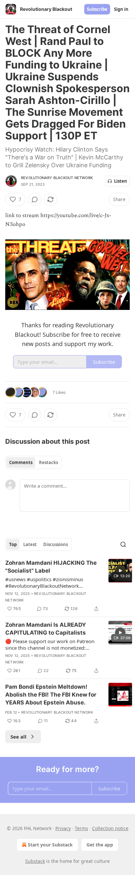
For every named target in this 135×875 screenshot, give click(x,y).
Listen (120, 181)
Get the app (100, 845)
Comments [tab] (20, 462)
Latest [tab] (30, 544)
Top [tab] (13, 544)
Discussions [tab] (55, 544)
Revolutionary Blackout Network (57, 177)
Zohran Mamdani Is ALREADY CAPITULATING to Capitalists (45, 628)
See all (18, 736)
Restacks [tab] (48, 462)
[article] (68, 586)
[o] (120, 570)
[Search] (123, 544)
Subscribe (97, 9)
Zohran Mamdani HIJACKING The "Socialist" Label (51, 567)
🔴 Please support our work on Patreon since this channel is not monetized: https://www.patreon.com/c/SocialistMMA (53, 644)
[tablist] (33, 462)
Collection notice (110, 828)
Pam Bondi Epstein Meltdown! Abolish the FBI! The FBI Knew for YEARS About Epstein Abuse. (50, 694)
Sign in (121, 9)
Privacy (63, 828)
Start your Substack (50, 845)
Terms (81, 828)
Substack (35, 861)
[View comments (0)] (34, 199)
